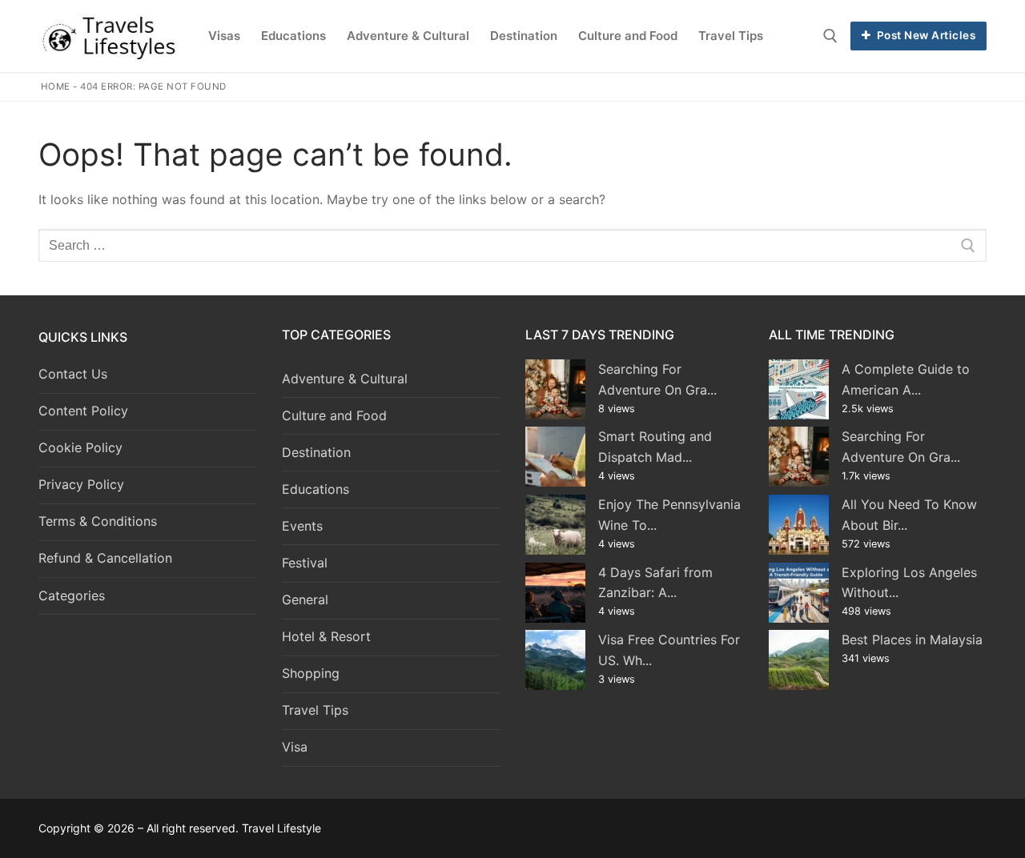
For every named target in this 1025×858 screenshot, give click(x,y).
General (305, 599)
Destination (316, 452)
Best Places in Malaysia (912, 639)
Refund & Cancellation (105, 558)
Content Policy (83, 411)
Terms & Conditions (97, 521)
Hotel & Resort (326, 636)
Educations (315, 489)
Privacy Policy (81, 484)
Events (302, 526)
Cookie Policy (80, 447)
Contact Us (72, 374)
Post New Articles (924, 35)
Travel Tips (315, 710)
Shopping (311, 673)
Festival (305, 563)
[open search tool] (830, 36)
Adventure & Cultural (345, 379)
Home (55, 86)
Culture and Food (334, 415)
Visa (295, 747)
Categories (71, 595)
